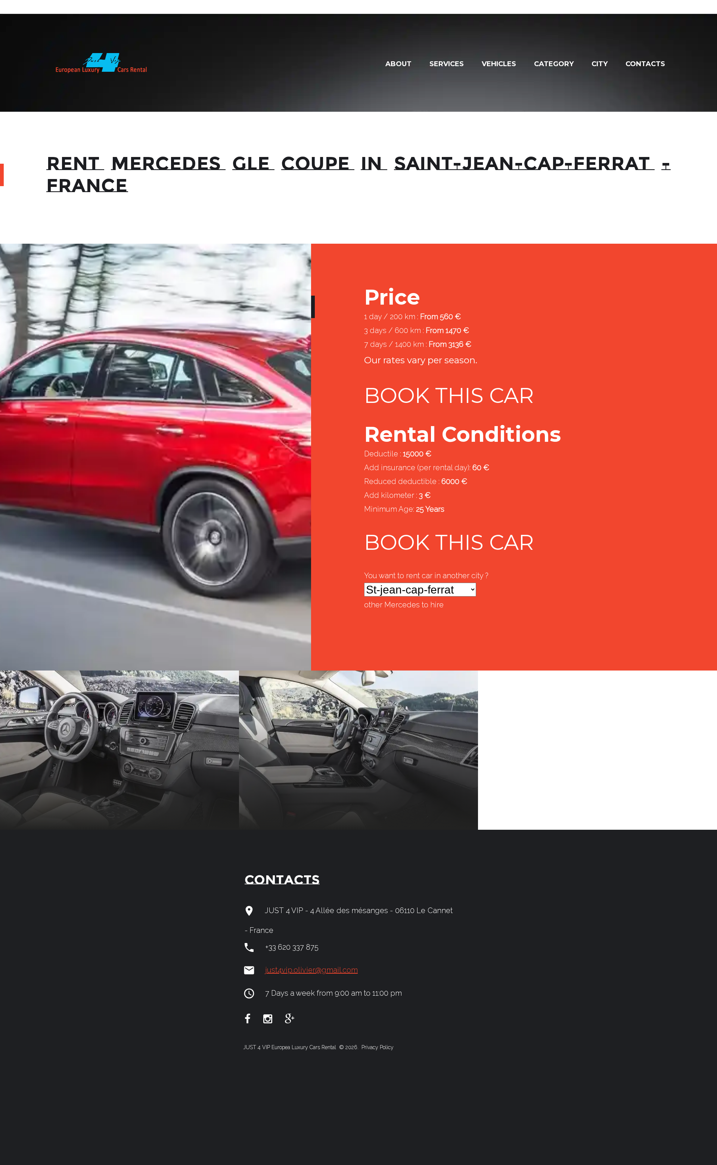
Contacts (645, 64)
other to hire (404, 604)
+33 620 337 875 (292, 947)
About (398, 64)
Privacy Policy (377, 1047)
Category (554, 64)
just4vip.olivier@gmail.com (311, 969)
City (600, 64)
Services (446, 64)
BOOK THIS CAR (449, 395)
